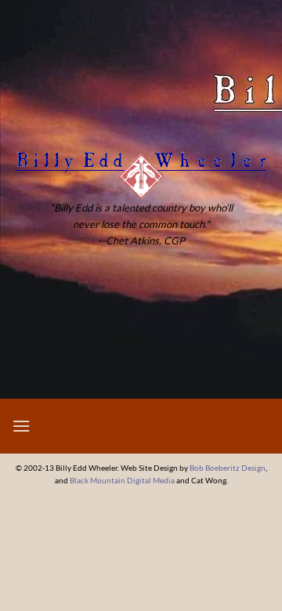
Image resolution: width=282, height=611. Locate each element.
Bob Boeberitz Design (228, 467)
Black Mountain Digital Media (122, 480)
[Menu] (21, 426)
